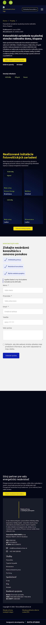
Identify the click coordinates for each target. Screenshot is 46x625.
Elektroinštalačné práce (13, 570)
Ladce (6, 222)
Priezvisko (6, 296)
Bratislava (8, 194)
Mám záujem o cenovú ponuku (14, 60)
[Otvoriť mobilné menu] (42, 9)
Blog (7, 584)
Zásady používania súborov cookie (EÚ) (30, 611)
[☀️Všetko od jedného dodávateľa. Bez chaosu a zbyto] (34, 425)
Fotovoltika (9, 560)
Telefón (5, 317)
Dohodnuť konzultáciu (30, 9)
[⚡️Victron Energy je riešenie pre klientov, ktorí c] (34, 459)
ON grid (17, 77)
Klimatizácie (10, 566)
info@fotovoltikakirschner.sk (18, 548)
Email (5, 306)
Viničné (28, 194)
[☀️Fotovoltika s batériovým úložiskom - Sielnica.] (11, 425)
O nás (8, 581)
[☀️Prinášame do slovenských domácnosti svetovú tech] (34, 442)
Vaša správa (7, 328)
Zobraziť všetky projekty (23, 228)
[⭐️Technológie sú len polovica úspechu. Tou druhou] (11, 442)
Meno (5, 285)
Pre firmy (9, 573)
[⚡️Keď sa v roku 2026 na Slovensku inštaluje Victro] (11, 409)
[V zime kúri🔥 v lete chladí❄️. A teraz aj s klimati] (11, 459)
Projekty (12, 21)
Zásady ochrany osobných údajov (8, 611)
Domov (5, 21)
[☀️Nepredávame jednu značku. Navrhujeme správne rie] (34, 409)
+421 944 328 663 (15, 551)
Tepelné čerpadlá (11, 563)
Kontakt (8, 587)
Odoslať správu (11, 355)
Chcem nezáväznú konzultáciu (14, 494)
